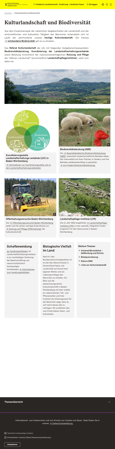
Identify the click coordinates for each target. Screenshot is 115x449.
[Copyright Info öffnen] (108, 102)
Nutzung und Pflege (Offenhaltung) (25, 229)
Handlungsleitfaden (19, 251)
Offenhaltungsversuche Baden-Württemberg (32, 223)
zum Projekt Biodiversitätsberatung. (79, 165)
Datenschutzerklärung (62, 423)
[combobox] (103, 4)
